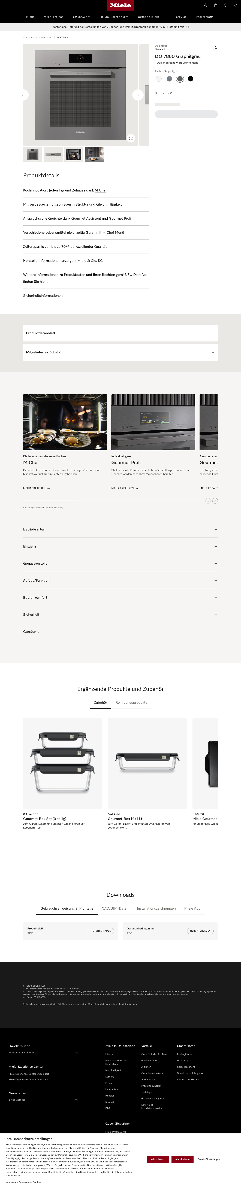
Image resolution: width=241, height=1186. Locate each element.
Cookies (37, 1182)
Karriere (109, 1077)
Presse (109, 1083)
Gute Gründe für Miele (154, 1054)
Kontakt (109, 1102)
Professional (205, 17)
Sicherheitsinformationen (43, 296)
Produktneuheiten (151, 1086)
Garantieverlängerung (153, 1098)
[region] (86, 95)
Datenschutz (25, 1182)
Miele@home (184, 1054)
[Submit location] (76, 1053)
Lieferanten (111, 1089)
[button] (159, 79)
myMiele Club (149, 1060)
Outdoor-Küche (148, 17)
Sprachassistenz (186, 1067)
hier (43, 281)
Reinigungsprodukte (114, 17)
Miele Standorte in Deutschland (115, 1062)
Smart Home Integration (190, 1073)
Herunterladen (101, 931)
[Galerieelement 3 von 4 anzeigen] (73, 155)
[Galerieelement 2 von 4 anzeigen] (53, 155)
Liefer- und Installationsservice (151, 1107)
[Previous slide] (23, 95)
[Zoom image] (131, 138)
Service (181, 17)
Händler (109, 1096)
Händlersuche (19, 1046)
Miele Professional (115, 1132)
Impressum (12, 1182)
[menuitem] (32, 17)
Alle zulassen (158, 1159)
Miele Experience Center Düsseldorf (28, 1074)
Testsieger (147, 1092)
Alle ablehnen (182, 1159)
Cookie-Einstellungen (209, 1159)
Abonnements (149, 1079)
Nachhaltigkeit (113, 1070)
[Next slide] (138, 95)
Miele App (192, 908)
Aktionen (146, 1067)
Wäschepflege (53, 17)
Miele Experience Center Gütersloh (28, 1079)
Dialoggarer (45, 37)
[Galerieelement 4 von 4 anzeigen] (94, 155)
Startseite (28, 37)
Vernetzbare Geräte (188, 1079)
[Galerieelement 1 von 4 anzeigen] (32, 155)
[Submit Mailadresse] (76, 1100)
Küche (30, 17)
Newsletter (17, 1093)
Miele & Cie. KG (90, 261)
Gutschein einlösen (152, 1073)
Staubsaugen (82, 17)
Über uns (110, 1054)
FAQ (107, 1108)
